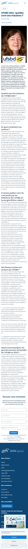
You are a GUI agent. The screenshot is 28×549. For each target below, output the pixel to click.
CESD (2, 468)
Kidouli (3, 462)
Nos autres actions (6, 481)
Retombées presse (6, 495)
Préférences (14, 545)
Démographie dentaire (8, 470)
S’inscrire (14, 433)
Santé (4, 9)
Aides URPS (4, 473)
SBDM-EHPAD (5, 465)
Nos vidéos (4, 497)
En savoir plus (7, 506)
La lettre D (4, 489)
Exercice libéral (5, 478)
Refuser (14, 541)
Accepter (14, 537)
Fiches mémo (5, 492)
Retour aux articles (7, 22)
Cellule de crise (5, 476)
